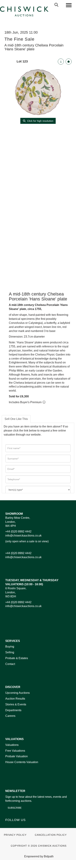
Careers (10, 715)
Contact (10, 663)
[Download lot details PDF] (61, 62)
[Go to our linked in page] (16, 825)
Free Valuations (15, 750)
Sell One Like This (16, 418)
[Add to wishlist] (69, 62)
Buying (9, 646)
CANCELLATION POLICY (51, 835)
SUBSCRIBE (15, 807)
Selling (9, 652)
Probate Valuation (16, 756)
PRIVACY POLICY (15, 835)
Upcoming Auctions (17, 692)
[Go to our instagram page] (30, 825)
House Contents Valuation (21, 762)
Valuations (12, 744)
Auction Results (15, 698)
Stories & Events (16, 704)
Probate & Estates (16, 658)
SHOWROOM (14, 513)
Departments (13, 710)
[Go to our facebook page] (8, 825)
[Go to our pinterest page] (23, 825)
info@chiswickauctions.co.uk (23, 535)
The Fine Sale (19, 39)
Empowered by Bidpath (39, 856)
